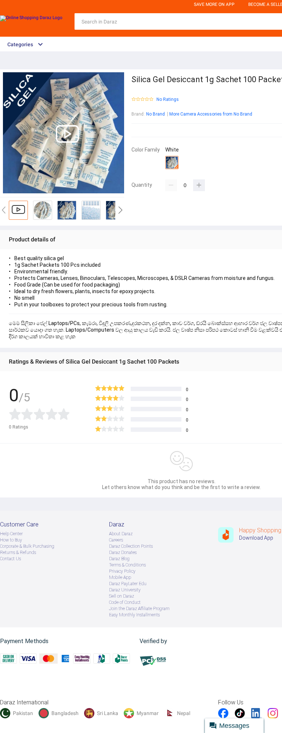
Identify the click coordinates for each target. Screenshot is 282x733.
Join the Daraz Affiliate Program (139, 608)
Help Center (11, 533)
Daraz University (125, 589)
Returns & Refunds (18, 552)
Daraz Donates (123, 552)
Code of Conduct (125, 602)
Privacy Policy (122, 571)
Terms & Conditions (127, 565)
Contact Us (10, 558)
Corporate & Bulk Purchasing (27, 546)
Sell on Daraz (121, 596)
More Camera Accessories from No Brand (210, 114)
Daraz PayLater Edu (128, 583)
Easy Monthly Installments (134, 614)
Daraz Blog (119, 558)
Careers (116, 540)
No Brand (155, 114)
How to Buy (11, 540)
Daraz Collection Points (131, 546)
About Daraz (121, 533)
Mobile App (120, 577)
